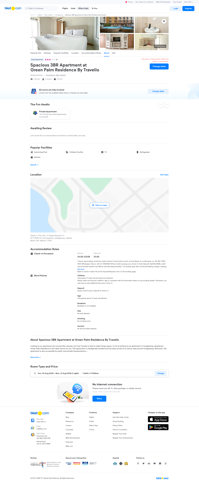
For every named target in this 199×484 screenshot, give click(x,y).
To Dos (91, 430)
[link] (176, 8)
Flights (91, 417)
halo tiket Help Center (121, 417)
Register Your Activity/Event (123, 438)
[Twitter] (143, 463)
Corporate (69, 430)
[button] (99, 205)
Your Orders (177, 2)
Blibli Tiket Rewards (163, 2)
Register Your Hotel (119, 434)
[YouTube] (154, 463)
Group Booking (118, 421)
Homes (32, 15)
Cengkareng (59, 15)
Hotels (91, 421)
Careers (68, 426)
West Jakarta (48, 15)
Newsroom (70, 421)
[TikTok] (165, 463)
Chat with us (41, 422)
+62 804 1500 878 (43, 438)
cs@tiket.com (41, 429)
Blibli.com (69, 446)
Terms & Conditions (120, 430)
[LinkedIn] (149, 463)
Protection (69, 442)
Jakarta (39, 15)
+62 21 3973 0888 (43, 444)
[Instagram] (160, 463)
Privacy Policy (117, 426)
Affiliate (68, 434)
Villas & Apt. (93, 426)
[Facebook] (138, 463)
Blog (67, 417)
